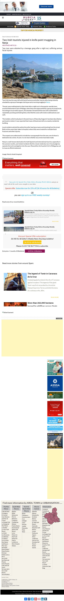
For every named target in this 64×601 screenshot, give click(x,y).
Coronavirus (4, 582)
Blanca (34, 518)
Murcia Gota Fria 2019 (7, 584)
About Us (38, 593)
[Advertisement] (32, 338)
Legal (34, 593)
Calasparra (25, 515)
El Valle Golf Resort (35, 523)
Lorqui (34, 531)
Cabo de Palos (5, 511)
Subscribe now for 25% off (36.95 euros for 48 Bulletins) (37, 188)
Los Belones (5, 536)
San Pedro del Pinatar (5, 561)
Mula (23, 530)
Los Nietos (5, 538)
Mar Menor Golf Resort (5, 543)
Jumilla (24, 526)
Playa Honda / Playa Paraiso (5, 550)
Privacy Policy (29, 593)
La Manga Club (6, 522)
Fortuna (24, 524)
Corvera (34, 520)
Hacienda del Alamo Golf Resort (15, 529)
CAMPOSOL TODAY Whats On (9, 579)
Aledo (13, 513)
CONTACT (8, 14)
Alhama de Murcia (15, 516)
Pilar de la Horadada (4, 546)
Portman (4, 553)
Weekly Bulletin (5, 586)
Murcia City (35, 540)
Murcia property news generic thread (10, 585)
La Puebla (4, 527)
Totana (14, 545)
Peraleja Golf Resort (35, 543)
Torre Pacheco (6, 574)
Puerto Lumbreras (15, 541)
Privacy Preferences (47, 591)
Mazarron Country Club (46, 544)
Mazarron (14, 535)
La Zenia (44, 564)
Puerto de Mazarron (14, 537)
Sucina (34, 547)
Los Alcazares (5, 535)
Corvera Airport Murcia (7, 583)
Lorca (13, 533)
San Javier (4, 558)
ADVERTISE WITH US (16, 14)
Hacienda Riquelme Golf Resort (36, 527)
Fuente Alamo (16, 526)
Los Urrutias (5, 540)
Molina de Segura (35, 534)
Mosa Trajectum (35, 537)
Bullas (24, 513)
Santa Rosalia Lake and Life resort (5, 565)
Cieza (23, 522)
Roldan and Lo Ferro (5, 555)
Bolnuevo (14, 518)
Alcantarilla (35, 515)
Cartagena (5, 513)
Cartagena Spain (6, 580)
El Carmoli (4, 515)
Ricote (34, 545)
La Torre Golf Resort (5, 530)
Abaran (34, 513)
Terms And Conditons (20, 593)
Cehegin (24, 520)
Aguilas (14, 511)
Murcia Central (36, 508)
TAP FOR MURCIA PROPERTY (32, 30)
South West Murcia (16, 508)
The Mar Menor (6, 508)
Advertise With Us (45, 593)
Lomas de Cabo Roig (46, 567)
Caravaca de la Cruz (26, 518)
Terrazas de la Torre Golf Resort (5, 570)
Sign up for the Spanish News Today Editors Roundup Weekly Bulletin (30, 182)
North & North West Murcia (26, 509)
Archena (34, 517)
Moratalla (25, 528)
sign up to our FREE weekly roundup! (35, 195)
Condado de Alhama (15, 523)
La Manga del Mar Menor (5, 525)
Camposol (14, 520)
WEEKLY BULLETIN (27, 14)
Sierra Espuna (16, 544)
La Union (4, 533)
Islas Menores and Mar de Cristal (6, 518)
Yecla (23, 531)
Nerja (48, 102)
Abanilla (34, 511)
